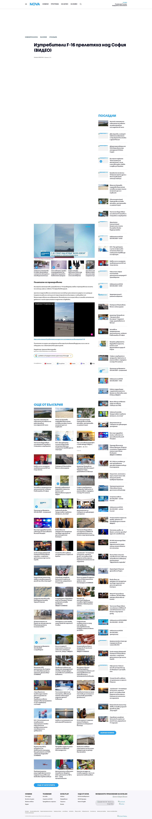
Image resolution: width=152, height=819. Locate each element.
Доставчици (65, 811)
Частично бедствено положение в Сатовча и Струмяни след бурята (42, 444)
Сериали (62, 801)
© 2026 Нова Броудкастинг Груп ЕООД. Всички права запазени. (38, 816)
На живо (74, 4)
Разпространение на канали (46, 811)
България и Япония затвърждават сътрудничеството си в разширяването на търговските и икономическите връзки (85, 672)
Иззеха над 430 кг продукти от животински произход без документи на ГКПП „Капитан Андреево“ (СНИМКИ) (42, 751)
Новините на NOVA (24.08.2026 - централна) (116, 632)
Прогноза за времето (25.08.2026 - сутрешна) (42, 511)
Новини (45, 4)
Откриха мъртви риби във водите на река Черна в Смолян (42, 600)
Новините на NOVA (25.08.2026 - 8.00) (116, 285)
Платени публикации (29, 812)
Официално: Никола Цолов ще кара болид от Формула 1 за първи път (117, 668)
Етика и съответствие (112, 811)
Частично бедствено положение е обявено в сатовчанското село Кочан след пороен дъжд (85, 532)
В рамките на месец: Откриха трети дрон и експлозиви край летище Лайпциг (118, 175)
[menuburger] (26, 4)
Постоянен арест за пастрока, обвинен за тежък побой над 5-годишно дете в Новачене (63, 695)
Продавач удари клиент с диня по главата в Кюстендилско (64, 748)
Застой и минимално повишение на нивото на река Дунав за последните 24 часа (42, 422)
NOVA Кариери (82, 799)
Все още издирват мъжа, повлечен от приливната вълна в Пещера (43, 531)
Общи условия (78, 811)
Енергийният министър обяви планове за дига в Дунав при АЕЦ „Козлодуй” (43, 579)
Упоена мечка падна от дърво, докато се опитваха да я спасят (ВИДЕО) (118, 520)
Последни (28, 796)
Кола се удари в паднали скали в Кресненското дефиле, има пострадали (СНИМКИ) (85, 580)
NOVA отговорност (83, 796)
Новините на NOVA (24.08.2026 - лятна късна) (116, 509)
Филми (62, 804)
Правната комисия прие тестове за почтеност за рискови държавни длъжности (85, 694)
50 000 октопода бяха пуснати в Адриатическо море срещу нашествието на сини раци (117, 544)
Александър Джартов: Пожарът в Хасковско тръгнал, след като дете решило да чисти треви (42, 556)
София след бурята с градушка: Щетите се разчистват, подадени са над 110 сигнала (85, 490)
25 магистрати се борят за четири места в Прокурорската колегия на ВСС (42, 624)
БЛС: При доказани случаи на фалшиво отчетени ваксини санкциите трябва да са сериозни (64, 446)
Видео (27, 804)
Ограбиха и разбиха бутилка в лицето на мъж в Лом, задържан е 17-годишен (63, 580)
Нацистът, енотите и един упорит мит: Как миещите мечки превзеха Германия (117, 476)
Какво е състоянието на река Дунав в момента (64, 721)
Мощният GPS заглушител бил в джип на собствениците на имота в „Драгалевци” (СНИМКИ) (42, 671)
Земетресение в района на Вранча (116, 295)
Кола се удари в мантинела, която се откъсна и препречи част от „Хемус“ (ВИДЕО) (64, 648)
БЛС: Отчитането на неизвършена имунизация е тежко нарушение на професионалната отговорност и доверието (41, 725)
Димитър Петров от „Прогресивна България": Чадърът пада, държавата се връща (85, 468)
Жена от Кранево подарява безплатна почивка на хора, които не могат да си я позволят (63, 423)
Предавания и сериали (49, 801)
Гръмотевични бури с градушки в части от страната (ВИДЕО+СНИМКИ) (84, 648)
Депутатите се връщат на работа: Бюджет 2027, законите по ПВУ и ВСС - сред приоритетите (64, 774)
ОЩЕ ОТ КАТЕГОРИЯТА (46, 785)
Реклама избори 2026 (34, 811)
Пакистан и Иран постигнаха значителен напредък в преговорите (118, 274)
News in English (82, 801)
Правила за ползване (101, 811)
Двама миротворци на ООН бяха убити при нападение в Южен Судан (118, 149)
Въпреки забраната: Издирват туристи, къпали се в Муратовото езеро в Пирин (63, 491)
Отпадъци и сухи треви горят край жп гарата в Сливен (64, 623)
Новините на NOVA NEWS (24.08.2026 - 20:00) (118, 621)
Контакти (71, 811)
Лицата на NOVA (47, 799)
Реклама (27, 811)
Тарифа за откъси (57, 811)
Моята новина (29, 801)
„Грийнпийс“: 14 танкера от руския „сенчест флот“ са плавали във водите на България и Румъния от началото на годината (85, 557)
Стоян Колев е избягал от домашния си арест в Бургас (64, 554)
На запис (64, 4)
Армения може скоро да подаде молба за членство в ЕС (118, 643)
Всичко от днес (29, 799)
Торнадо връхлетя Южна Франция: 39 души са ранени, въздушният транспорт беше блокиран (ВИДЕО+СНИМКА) (118, 450)
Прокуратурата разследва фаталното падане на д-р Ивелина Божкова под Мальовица (42, 773)
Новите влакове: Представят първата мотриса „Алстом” (63, 512)
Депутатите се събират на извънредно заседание (85, 512)
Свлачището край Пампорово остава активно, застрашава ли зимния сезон (85, 422)
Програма (55, 4)
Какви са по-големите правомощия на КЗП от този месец (42, 467)
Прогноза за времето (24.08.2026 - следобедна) (41, 647)
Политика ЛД (93, 811)
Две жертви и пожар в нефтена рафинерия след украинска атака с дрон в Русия (118, 136)
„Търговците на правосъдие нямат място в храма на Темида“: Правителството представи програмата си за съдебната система (43, 698)
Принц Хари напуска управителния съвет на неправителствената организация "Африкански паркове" (118, 558)
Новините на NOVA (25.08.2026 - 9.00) (116, 237)
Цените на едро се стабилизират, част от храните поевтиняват (85, 772)
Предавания (63, 799)
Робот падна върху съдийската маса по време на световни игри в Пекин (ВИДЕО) (118, 392)
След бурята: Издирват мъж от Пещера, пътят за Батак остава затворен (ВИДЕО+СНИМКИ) (64, 602)
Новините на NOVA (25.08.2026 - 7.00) (116, 379)
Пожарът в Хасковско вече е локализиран (63, 467)
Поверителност (85, 811)
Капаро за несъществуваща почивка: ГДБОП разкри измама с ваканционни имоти (85, 602)
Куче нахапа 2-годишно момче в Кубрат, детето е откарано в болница (85, 722)
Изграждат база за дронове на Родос (117, 570)
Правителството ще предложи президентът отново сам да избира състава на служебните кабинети (64, 671)
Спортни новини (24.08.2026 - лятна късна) (116, 498)
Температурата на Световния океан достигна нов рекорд (117, 488)
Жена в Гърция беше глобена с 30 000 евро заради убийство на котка (117, 596)
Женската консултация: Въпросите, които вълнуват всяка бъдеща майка (116, 226)
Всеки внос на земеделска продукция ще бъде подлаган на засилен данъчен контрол (63, 533)
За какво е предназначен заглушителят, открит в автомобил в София (42, 489)
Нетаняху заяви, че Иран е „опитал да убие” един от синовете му (118, 532)
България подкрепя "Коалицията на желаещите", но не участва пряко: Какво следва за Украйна (117, 162)
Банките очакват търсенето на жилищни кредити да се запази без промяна (85, 749)
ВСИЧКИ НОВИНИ (107, 733)
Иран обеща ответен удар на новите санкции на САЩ (117, 403)
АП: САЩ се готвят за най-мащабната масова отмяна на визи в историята (118, 464)
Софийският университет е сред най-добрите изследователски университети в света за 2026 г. (85, 626)
